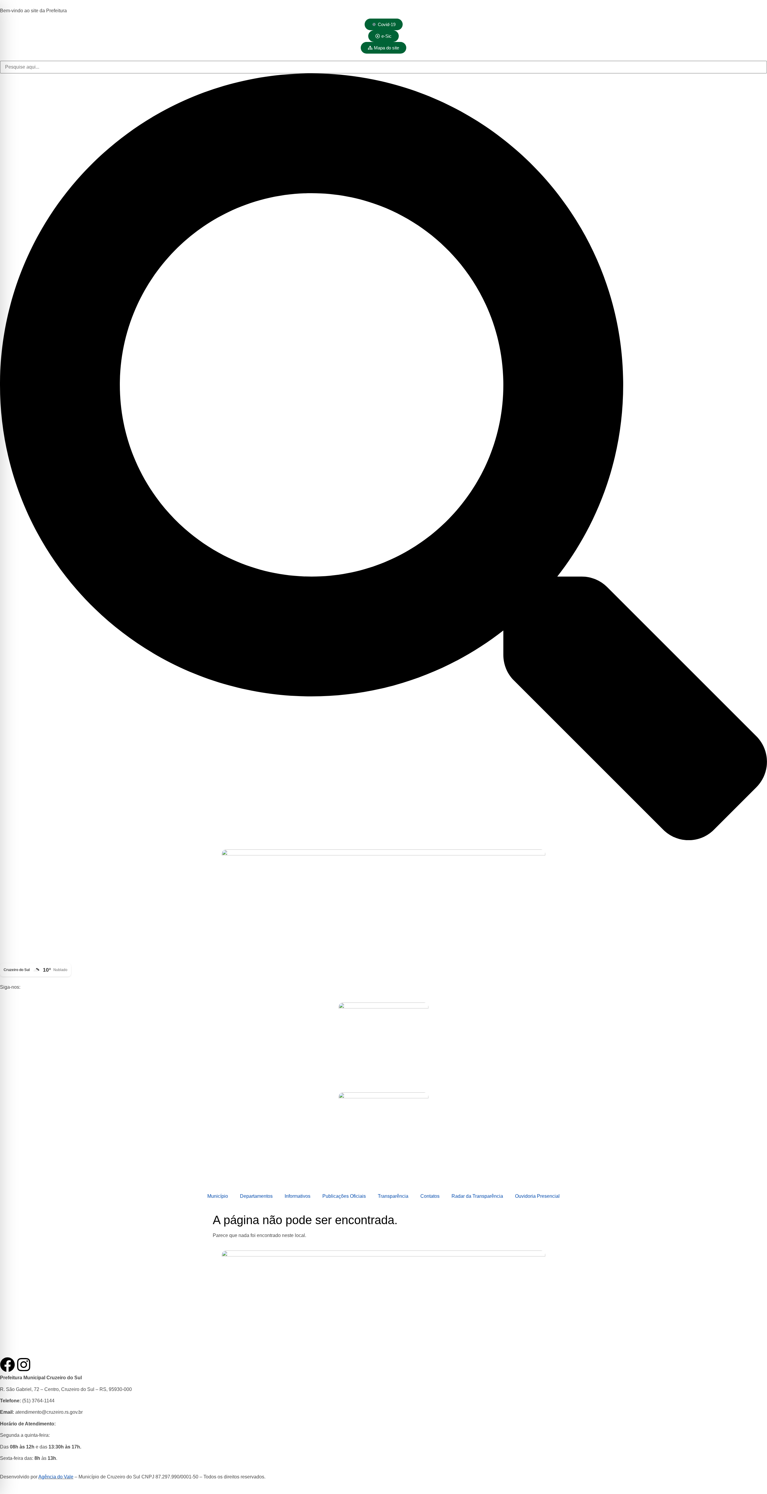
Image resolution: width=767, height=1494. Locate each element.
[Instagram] (23, 1364)
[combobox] (383, 67)
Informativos (297, 1196)
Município (217, 1196)
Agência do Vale (55, 1476)
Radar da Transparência (477, 1196)
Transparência (393, 1196)
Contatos (430, 1196)
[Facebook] (7, 1364)
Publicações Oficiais (344, 1196)
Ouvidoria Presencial (537, 1196)
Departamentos (256, 1196)
